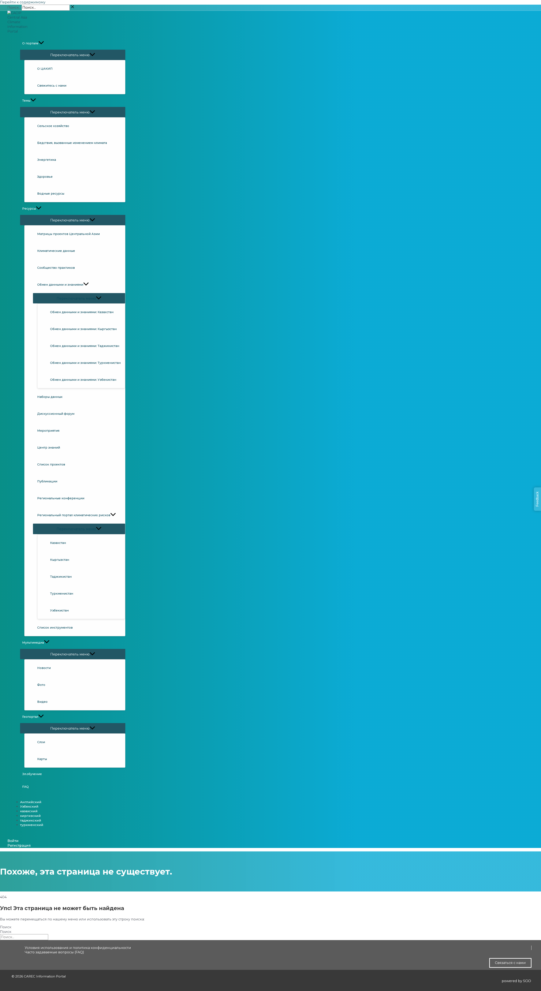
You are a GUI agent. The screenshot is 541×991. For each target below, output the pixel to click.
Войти (13, 841)
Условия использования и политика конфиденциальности (78, 948)
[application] (41, 43)
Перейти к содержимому (22, 2)
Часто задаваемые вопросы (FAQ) (54, 952)
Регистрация (19, 846)
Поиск (5, 927)
